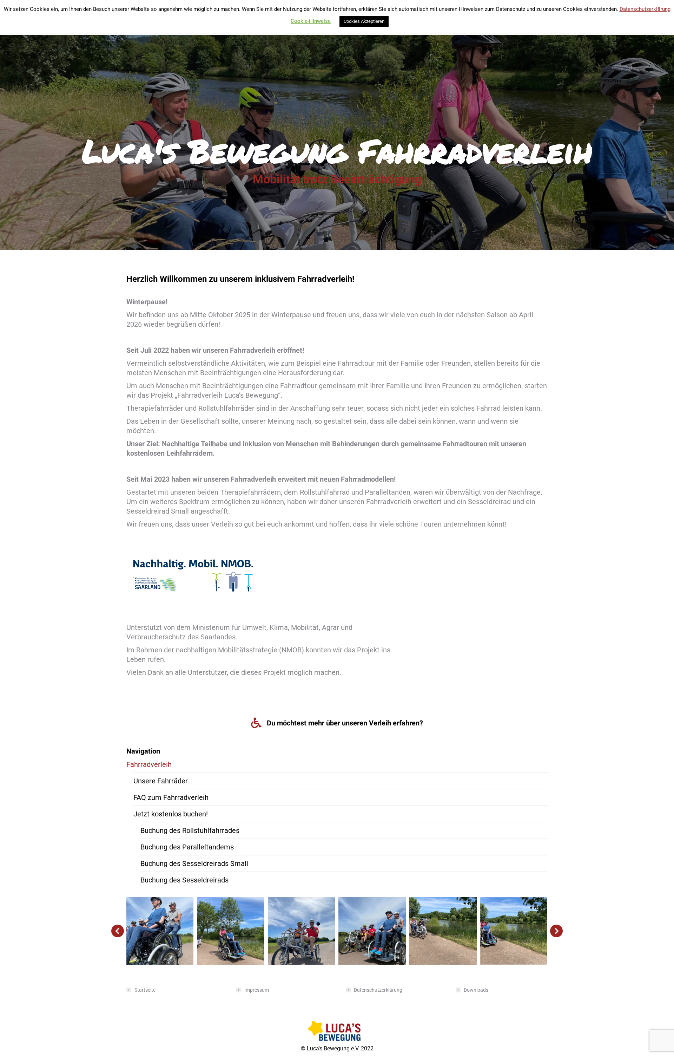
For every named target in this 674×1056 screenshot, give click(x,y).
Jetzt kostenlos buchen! (170, 814)
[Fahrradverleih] (160, 931)
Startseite (145, 990)
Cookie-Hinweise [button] (311, 21)
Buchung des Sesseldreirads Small (194, 863)
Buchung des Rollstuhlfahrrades (189, 830)
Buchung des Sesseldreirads (184, 880)
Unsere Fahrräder (160, 781)
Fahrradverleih (149, 764)
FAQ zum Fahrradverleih (171, 797)
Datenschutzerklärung (378, 990)
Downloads (476, 990)
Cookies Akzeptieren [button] (364, 21)
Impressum (256, 990)
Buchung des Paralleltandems (187, 847)
